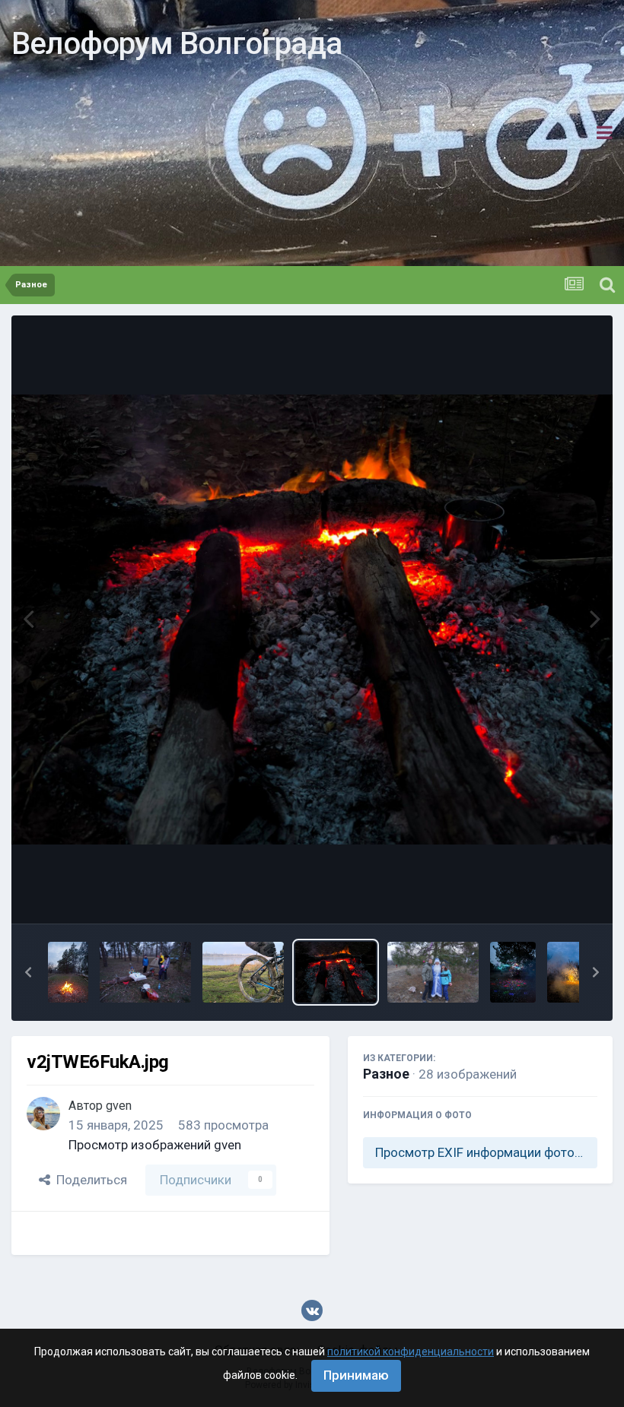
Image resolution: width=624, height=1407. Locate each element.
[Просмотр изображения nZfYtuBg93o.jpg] (513, 972)
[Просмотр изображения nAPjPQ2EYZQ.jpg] (570, 972)
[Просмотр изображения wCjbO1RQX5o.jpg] (243, 972)
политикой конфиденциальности (410, 1351)
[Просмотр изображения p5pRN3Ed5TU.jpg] (433, 972)
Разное (386, 1074)
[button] (28, 972)
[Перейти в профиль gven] (43, 1113)
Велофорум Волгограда (176, 44)
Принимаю (356, 1375)
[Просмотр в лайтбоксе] (312, 620)
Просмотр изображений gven (154, 1144)
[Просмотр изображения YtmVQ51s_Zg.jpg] (145, 972)
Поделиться (88, 1179)
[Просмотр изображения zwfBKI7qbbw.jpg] (68, 972)
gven (119, 1105)
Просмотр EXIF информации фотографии (486, 1152)
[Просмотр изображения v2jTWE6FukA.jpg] (336, 972)
